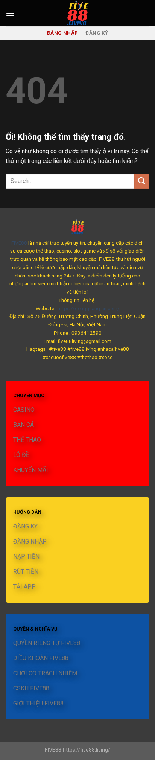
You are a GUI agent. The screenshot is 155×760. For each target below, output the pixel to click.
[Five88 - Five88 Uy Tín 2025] (77, 13)
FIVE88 (19, 243)
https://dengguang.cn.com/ (89, 308)
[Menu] (10, 13)
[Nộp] (141, 181)
